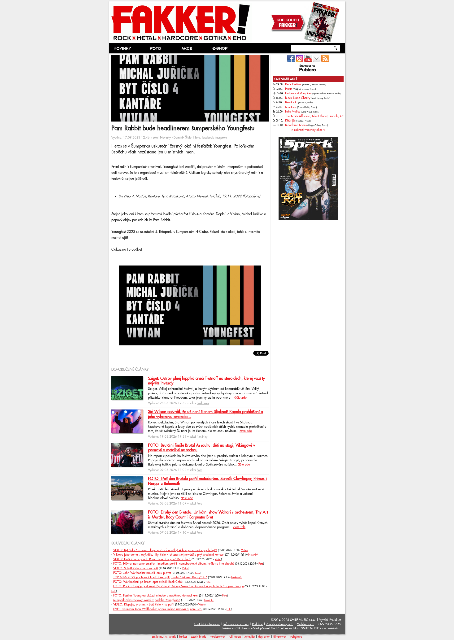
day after (264, 636)
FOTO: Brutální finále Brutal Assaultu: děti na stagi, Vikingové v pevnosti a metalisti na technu (201, 448)
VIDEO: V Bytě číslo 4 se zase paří (135, 568)
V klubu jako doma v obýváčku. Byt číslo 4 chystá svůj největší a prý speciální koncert (168, 554)
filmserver (279, 636)
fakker (183, 636)
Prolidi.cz (335, 620)
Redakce (257, 624)
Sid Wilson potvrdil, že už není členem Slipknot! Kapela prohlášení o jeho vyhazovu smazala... (205, 414)
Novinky (165, 137)
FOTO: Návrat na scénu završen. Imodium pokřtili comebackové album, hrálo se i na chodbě (173, 563)
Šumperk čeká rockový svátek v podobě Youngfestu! (146, 600)
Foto (199, 470)
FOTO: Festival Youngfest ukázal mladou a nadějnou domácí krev (155, 595)
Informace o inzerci (236, 624)
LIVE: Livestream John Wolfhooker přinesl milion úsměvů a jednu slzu (157, 609)
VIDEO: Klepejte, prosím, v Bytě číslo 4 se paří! (143, 604)
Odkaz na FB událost (126, 250)
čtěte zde (240, 398)
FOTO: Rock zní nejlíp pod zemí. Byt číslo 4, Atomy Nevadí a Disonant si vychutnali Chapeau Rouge (178, 586)
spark (172, 636)
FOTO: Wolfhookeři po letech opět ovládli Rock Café (147, 581)
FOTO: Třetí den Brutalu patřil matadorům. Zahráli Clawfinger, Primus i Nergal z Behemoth (207, 481)
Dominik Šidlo (183, 137)
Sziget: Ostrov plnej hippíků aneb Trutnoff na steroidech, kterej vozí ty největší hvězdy (206, 381)
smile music (159, 636)
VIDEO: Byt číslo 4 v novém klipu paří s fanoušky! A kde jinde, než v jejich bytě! (165, 550)
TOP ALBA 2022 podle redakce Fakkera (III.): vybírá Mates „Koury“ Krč (160, 577)
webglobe (296, 636)
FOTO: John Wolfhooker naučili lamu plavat (142, 573)
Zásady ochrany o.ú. (279, 624)
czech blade (198, 636)
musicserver (217, 636)
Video (244, 550)
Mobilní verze (305, 624)
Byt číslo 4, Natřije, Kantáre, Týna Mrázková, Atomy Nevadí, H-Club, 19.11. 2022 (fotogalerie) (189, 196)
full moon (235, 636)
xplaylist (249, 636)
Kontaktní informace (207, 624)
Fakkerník (203, 403)
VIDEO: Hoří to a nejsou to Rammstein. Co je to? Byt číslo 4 (152, 559)
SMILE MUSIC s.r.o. (303, 620)
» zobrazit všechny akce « (308, 129)
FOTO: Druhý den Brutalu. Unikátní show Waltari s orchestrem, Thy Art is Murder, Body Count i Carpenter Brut (208, 514)
